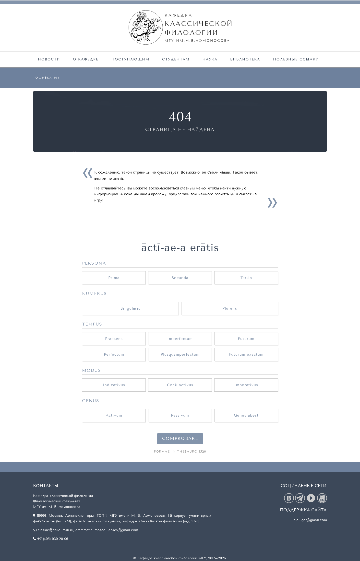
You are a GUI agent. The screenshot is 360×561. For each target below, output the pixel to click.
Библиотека (245, 59)
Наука (210, 59)
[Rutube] (311, 498)
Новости (49, 59)
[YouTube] (322, 498)
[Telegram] (300, 498)
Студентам (176, 59)
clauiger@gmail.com (310, 520)
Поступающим (130, 59)
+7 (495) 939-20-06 (52, 539)
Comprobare (180, 438)
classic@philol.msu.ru (55, 530)
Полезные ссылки (296, 59)
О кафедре (85, 59)
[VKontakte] (289, 498)
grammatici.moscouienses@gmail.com (106, 530)
